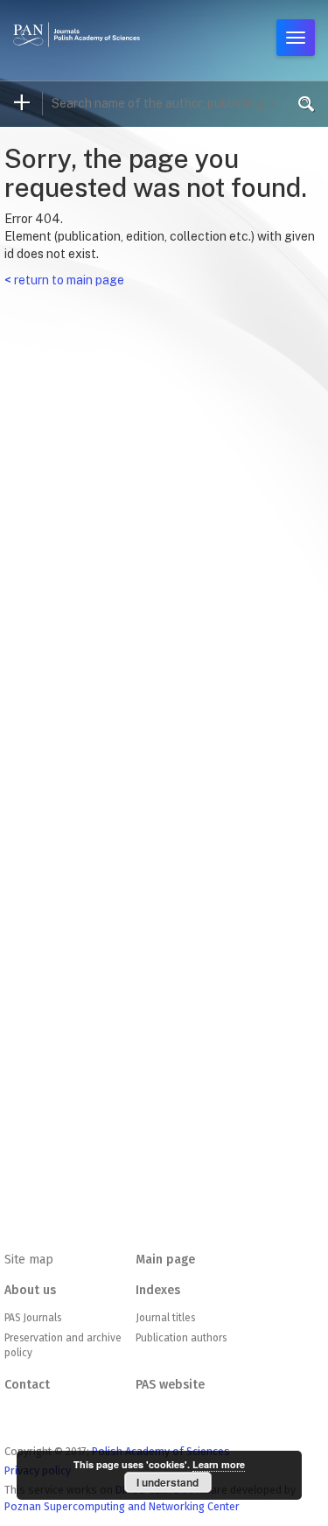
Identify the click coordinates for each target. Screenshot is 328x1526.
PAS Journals (32, 1318)
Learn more (218, 1464)
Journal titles (165, 1318)
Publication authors (181, 1338)
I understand (167, 1482)
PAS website (170, 1384)
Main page (165, 1259)
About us (30, 1290)
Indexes (158, 1290)
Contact (27, 1384)
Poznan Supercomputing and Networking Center (122, 1506)
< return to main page (64, 280)
